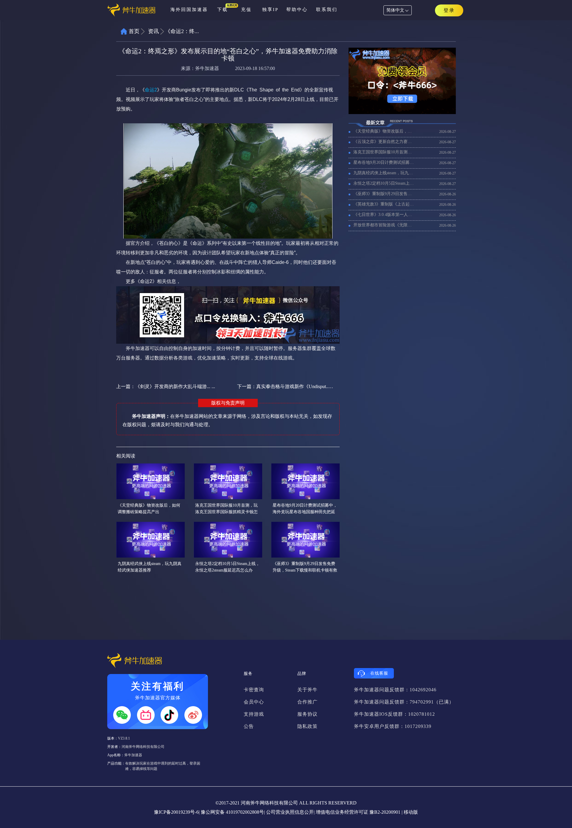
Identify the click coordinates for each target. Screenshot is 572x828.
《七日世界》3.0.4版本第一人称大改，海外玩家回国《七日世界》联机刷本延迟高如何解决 (384, 214)
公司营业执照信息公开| (290, 812)
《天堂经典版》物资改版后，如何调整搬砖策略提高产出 (384, 131)
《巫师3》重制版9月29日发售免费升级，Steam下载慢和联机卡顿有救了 (384, 194)
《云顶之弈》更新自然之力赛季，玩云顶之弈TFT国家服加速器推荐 (384, 141)
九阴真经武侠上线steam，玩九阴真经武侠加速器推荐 (384, 173)
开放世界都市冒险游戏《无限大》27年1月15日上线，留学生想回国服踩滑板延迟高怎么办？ (384, 225)
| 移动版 (410, 812)
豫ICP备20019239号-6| (177, 812)
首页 (134, 31)
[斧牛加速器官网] (136, 10)
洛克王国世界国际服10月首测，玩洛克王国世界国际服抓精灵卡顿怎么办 (384, 152)
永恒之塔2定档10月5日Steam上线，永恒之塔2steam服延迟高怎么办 (384, 183)
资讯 (153, 31)
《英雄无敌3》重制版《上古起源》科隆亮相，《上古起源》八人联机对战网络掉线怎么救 (384, 204)
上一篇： (165, 386)
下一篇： (285, 386)
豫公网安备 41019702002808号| (233, 812)
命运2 (151, 89)
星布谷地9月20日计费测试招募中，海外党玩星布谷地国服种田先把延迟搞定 (384, 162)
